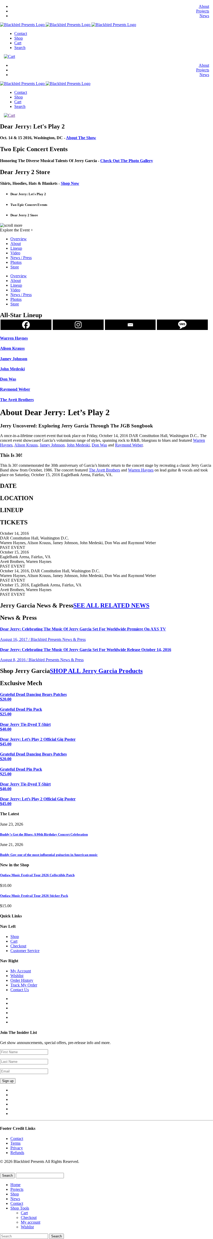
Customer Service (24, 950)
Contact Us (19, 989)
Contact (20, 33)
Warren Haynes (141, 470)
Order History (21, 980)
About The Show (81, 138)
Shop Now (70, 183)
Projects (202, 11)
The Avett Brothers (104, 470)
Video (15, 253)
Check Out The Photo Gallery (126, 160)
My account (30, 1222)
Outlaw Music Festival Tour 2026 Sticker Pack (34, 896)
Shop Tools (19, 1208)
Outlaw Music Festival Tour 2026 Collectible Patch (37, 875)
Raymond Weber (129, 445)
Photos (16, 262)
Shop (18, 38)
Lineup (16, 248)
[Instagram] (78, 325)
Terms (15, 1143)
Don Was (99, 445)
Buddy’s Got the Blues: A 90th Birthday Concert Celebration (44, 834)
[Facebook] (26, 325)
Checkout (18, 946)
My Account (20, 971)
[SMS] (182, 325)
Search (19, 47)
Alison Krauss (26, 445)
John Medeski (78, 445)
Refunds (17, 1152)
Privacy (16, 1148)
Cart (17, 43)
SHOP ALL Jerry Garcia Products (96, 670)
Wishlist (16, 975)
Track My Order (23, 985)
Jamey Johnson (52, 445)
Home (15, 1184)
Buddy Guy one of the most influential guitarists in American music (49, 855)
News (204, 16)
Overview (18, 239)
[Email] (130, 325)
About (204, 6)
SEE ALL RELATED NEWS (111, 605)
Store (14, 267)
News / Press (21, 257)
